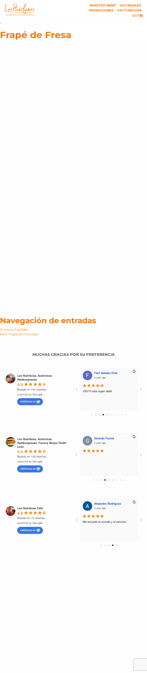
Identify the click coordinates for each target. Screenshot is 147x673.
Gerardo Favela (104, 438)
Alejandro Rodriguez (107, 503)
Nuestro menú (103, 5)
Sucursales (130, 5)
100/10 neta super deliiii (97, 391)
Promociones (101, 10)
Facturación (129, 10)
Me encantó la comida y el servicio (104, 522)
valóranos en (28, 401)
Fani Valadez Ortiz (106, 373)
